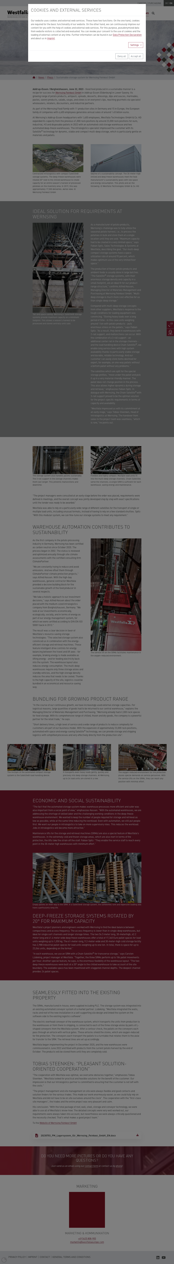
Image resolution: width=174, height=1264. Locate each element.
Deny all (121, 56)
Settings (134, 45)
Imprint (51, 38)
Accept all (136, 56)
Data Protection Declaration (127, 34)
